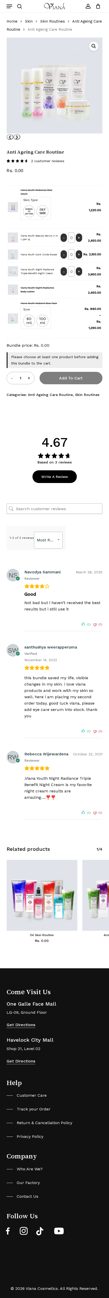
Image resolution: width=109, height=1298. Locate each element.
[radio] (29, 211)
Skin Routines (52, 21)
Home (12, 21)
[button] (9, 6)
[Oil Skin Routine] (42, 895)
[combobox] (48, 540)
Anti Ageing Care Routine (50, 395)
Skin (29, 21)
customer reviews (47, 161)
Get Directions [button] (21, 1024)
